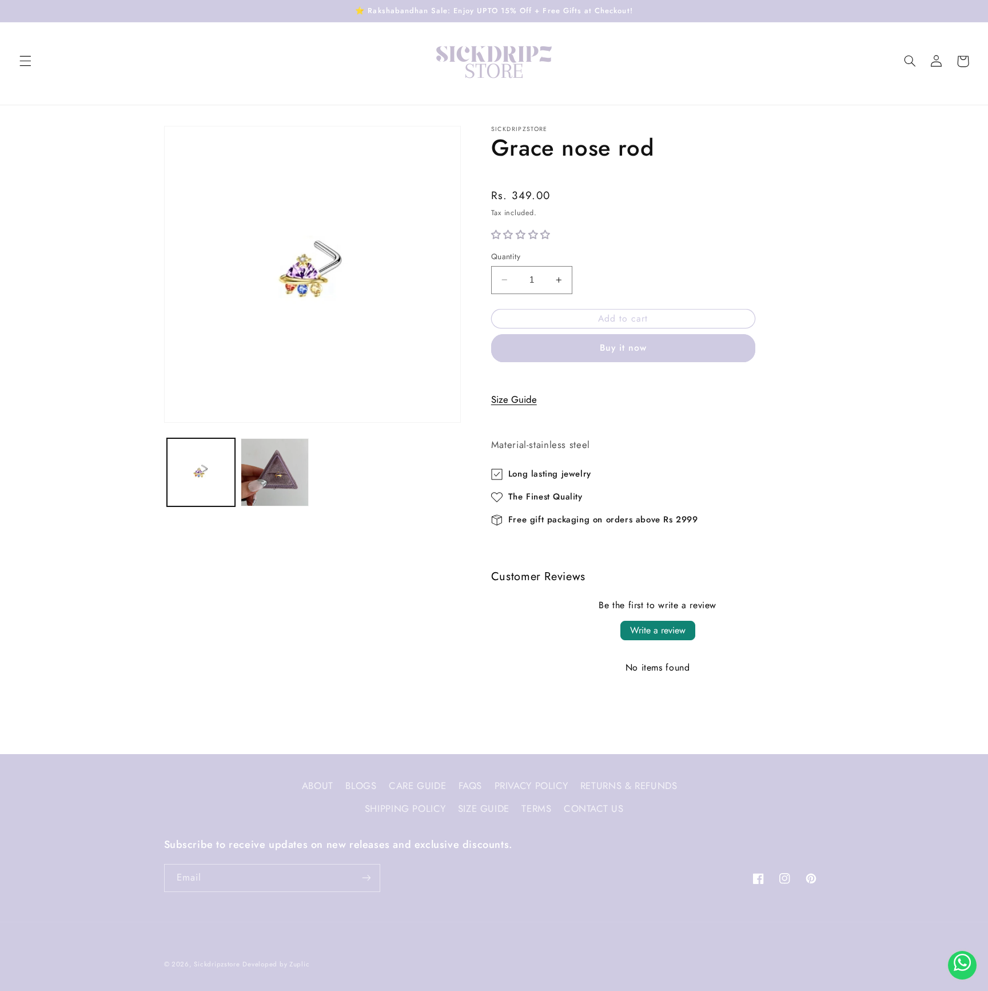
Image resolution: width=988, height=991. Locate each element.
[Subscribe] (366, 878)
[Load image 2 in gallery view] (275, 472)
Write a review (658, 630)
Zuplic (299, 964)
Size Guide (514, 399)
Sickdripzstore (217, 964)
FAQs (471, 785)
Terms (536, 808)
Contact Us (593, 808)
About (317, 785)
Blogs (360, 785)
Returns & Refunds (629, 785)
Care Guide (417, 785)
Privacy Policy (531, 785)
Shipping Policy (405, 808)
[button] (25, 61)
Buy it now (623, 347)
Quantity (505, 256)
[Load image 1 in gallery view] (201, 472)
